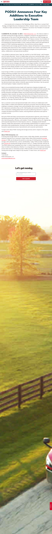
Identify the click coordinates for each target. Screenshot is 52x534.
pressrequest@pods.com (8, 158)
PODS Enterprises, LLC (30, 34)
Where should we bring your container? (24, 172)
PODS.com (7, 131)
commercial (7, 143)
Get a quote (47, 1)
